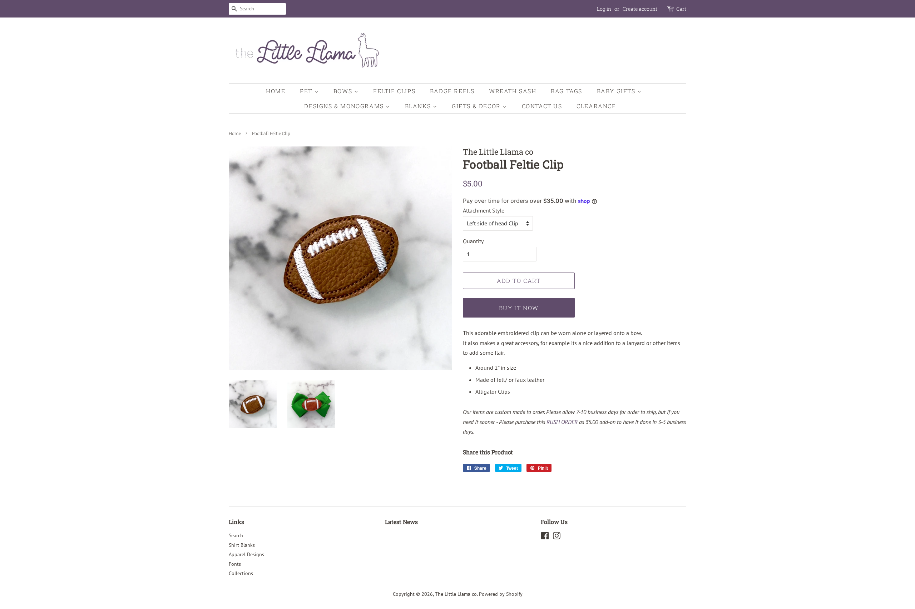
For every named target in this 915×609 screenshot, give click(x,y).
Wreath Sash (512, 91)
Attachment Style (483, 210)
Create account (640, 8)
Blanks (419, 106)
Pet (307, 91)
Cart (681, 8)
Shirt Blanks (242, 545)
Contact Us (542, 106)
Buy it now (519, 307)
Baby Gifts (617, 91)
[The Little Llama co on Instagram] (556, 537)
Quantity (473, 241)
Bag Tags (566, 91)
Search (236, 535)
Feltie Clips (394, 91)
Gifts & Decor (477, 106)
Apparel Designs (246, 554)
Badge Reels (452, 91)
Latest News (401, 521)
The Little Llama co (456, 594)
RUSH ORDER (562, 421)
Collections (241, 573)
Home (275, 91)
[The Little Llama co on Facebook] (545, 537)
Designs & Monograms (345, 106)
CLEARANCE (596, 106)
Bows (343, 91)
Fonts (235, 564)
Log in (604, 8)
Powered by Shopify (501, 594)
